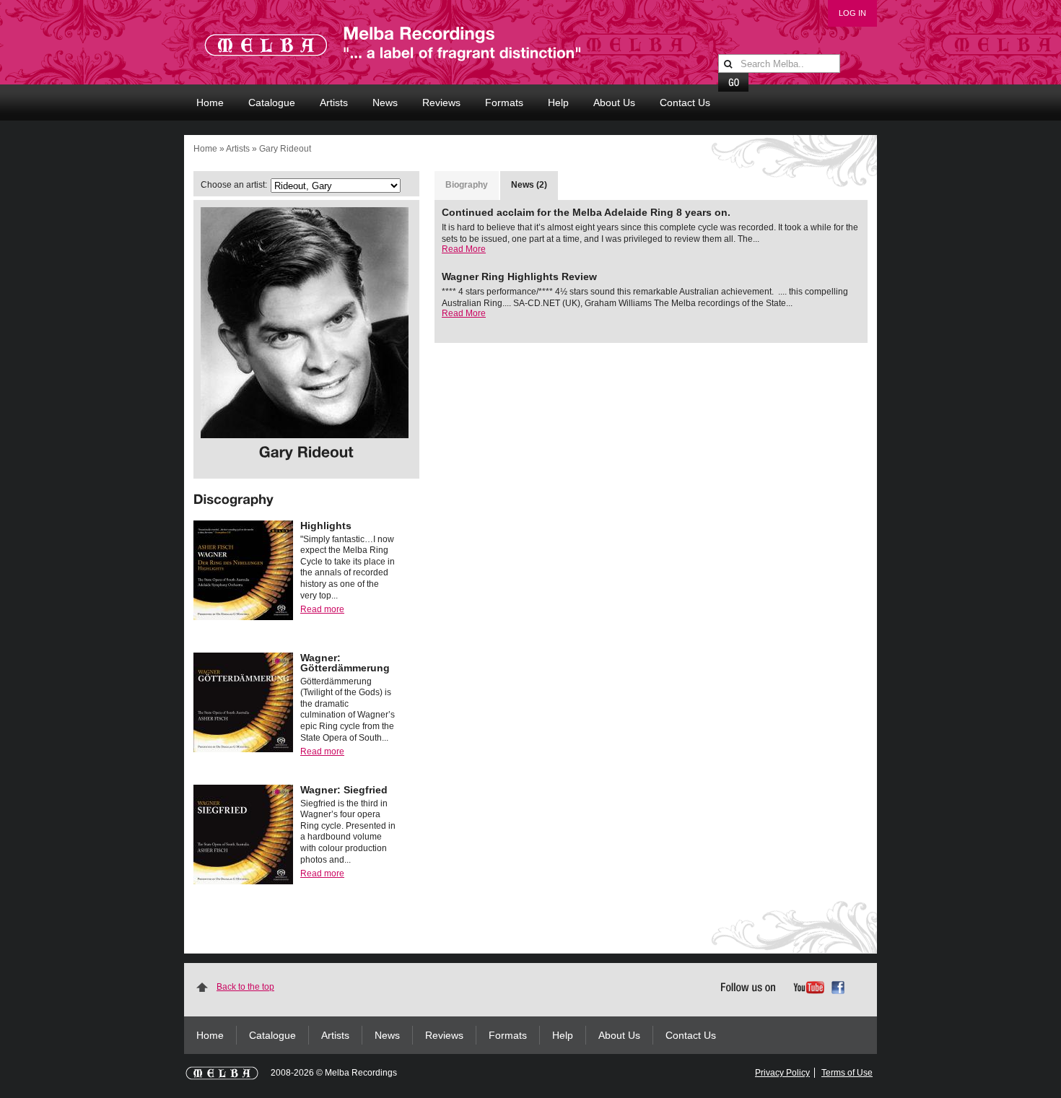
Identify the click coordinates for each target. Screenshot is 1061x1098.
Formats (504, 102)
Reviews (441, 102)
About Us (614, 102)
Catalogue (271, 102)
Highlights (326, 525)
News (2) (529, 185)
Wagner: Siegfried (344, 790)
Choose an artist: (234, 184)
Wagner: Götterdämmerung (345, 663)
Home (210, 102)
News (385, 102)
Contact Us (685, 102)
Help (558, 102)
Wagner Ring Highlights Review (519, 276)
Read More (464, 249)
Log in (852, 13)
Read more (322, 609)
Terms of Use (847, 1073)
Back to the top (245, 987)
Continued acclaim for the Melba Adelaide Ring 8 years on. (586, 212)
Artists (334, 102)
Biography (466, 185)
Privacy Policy (782, 1073)
